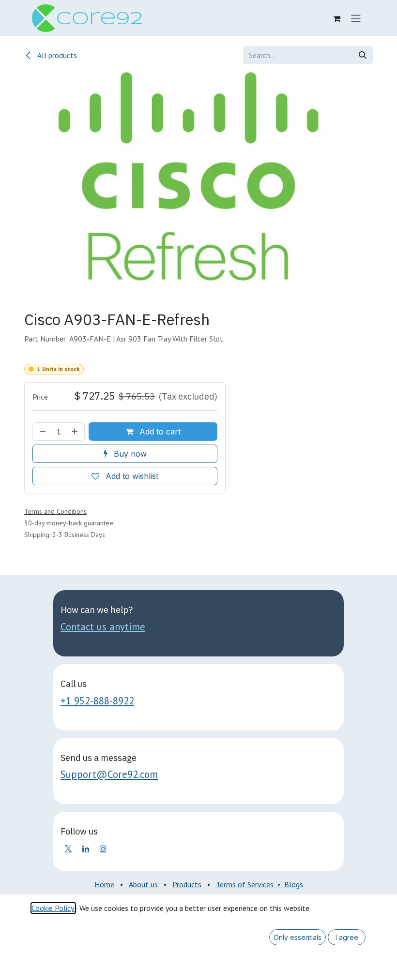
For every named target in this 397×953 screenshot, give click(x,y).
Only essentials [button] (297, 937)
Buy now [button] (129, 454)
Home (104, 884)
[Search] (362, 55)
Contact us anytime (103, 626)
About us (143, 884)
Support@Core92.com (109, 774)
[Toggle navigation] (356, 18)
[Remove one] (41, 431)
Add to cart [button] (159, 431)
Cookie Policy (53, 908)
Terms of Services (245, 884)
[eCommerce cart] (336, 18)
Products (186, 884)
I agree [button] (347, 937)
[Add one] (75, 431)
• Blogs (288, 884)
